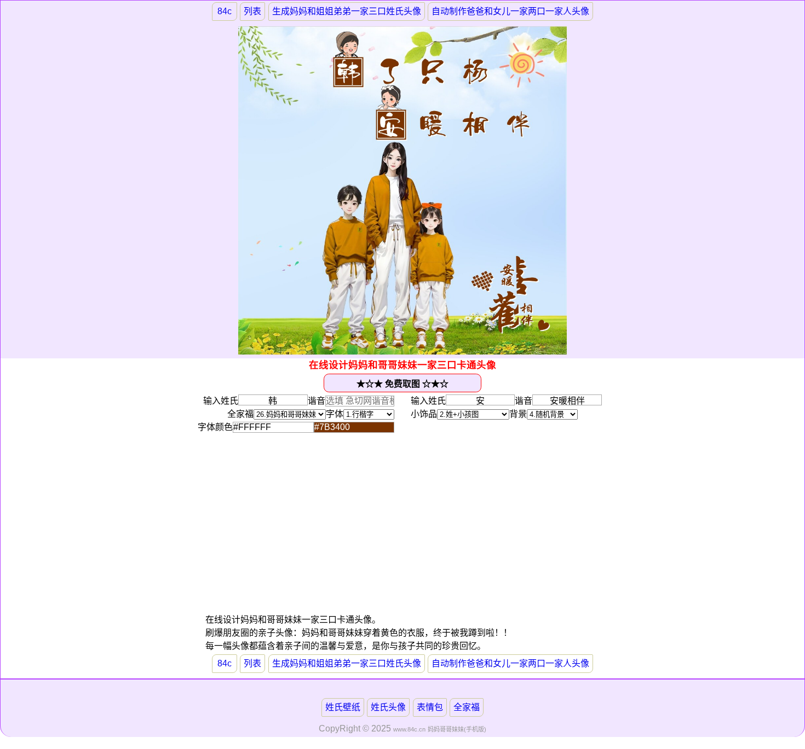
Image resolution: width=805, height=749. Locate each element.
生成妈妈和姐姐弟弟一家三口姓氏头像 (346, 11)
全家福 (466, 707)
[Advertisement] (303, 536)
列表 (252, 11)
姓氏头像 (388, 707)
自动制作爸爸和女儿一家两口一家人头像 (510, 11)
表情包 (430, 707)
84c (224, 11)
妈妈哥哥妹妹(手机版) (457, 729)
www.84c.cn (409, 729)
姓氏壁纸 (342, 707)
